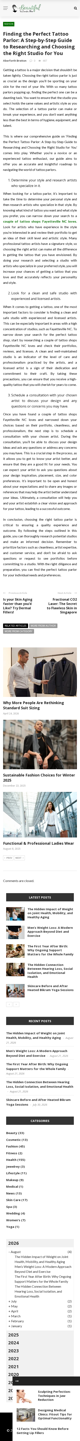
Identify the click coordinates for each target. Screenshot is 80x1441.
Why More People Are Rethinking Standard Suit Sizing (33, 705)
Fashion (8, 23)
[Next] (16, 1004)
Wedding (13, 1213)
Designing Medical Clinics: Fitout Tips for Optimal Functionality (55, 1414)
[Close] (17, 1381)
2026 (13, 1243)
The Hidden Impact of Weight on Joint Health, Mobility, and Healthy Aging (50, 913)
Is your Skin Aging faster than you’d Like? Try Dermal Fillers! (17, 605)
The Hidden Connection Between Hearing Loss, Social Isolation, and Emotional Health (50, 971)
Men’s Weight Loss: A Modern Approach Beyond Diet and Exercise (50, 931)
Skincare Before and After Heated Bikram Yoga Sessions (50, 988)
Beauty (11, 1133)
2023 (13, 1350)
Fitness (11, 1153)
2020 (13, 1374)
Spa (9, 1207)
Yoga (10, 1227)
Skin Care (13, 1200)
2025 (13, 1335)
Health (11, 1160)
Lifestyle (13, 1173)
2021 (13, 1366)
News (10, 1193)
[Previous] (9, 1004)
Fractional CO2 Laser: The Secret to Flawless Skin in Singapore (62, 605)
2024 (13, 1342)
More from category (18, 631)
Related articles (15, 625)
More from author (43, 625)
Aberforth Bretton (14, 60)
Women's (13, 1220)
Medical (12, 1186)
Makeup (12, 1180)
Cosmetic (13, 1140)
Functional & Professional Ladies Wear (38, 843)
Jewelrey (13, 1166)
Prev (9, 857)
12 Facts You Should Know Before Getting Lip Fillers (43, 1431)
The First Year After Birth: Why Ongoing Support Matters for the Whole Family (50, 950)
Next (18, 857)
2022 (13, 1358)
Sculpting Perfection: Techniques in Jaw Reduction (54, 1395)
